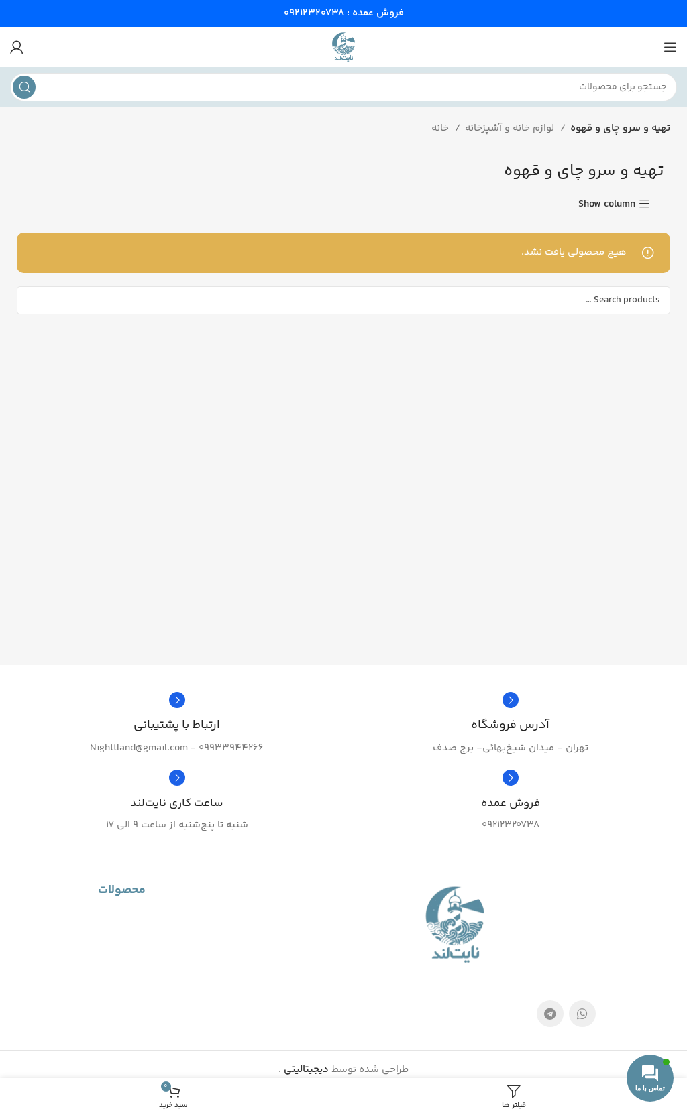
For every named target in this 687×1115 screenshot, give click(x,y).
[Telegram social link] (550, 1013)
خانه (441, 128)
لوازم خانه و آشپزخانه (511, 128)
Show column (606, 204)
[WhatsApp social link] (582, 1013)
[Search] (24, 87)
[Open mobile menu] (670, 47)
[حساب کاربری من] (16, 47)
